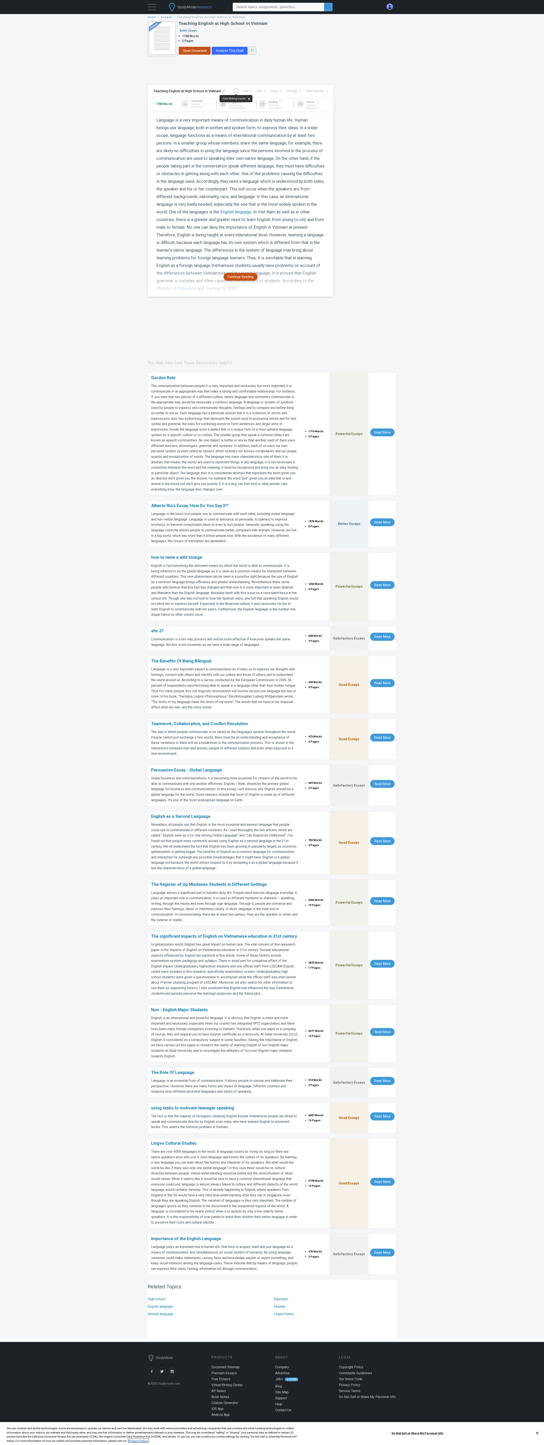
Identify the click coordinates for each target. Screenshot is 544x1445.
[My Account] (391, 7)
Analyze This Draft (230, 50)
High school (156, 1299)
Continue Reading (241, 277)
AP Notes (218, 1391)
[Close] (537, 1433)
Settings (292, 91)
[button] (152, 8)
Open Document (195, 51)
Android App (220, 1415)
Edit (259, 91)
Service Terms (349, 1391)
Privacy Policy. (138, 1440)
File (245, 91)
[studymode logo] (197, 7)
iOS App (217, 1409)
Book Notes (220, 1397)
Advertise (282, 1373)
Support (281, 1398)
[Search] (328, 7)
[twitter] (163, 1374)
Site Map (282, 1392)
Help (278, 1404)
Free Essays (220, 1379)
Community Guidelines (355, 1373)
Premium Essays (224, 1373)
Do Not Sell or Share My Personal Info (417, 1433)
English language (235, 211)
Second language (160, 1314)
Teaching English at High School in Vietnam (223, 23)
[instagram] (172, 1374)
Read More (382, 432)
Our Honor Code (351, 1379)
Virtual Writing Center (227, 1385)
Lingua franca (283, 1314)
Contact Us (283, 1410)
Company (282, 1367)
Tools (274, 91)
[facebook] (153, 1374)
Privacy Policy (349, 1385)
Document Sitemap (225, 1367)
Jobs (279, 1379)
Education (281, 1299)
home (152, 17)
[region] (272, 1433)
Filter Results (315, 91)
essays (166, 17)
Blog (278, 1386)
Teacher (279, 1307)
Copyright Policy (351, 1367)
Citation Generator (224, 1403)
